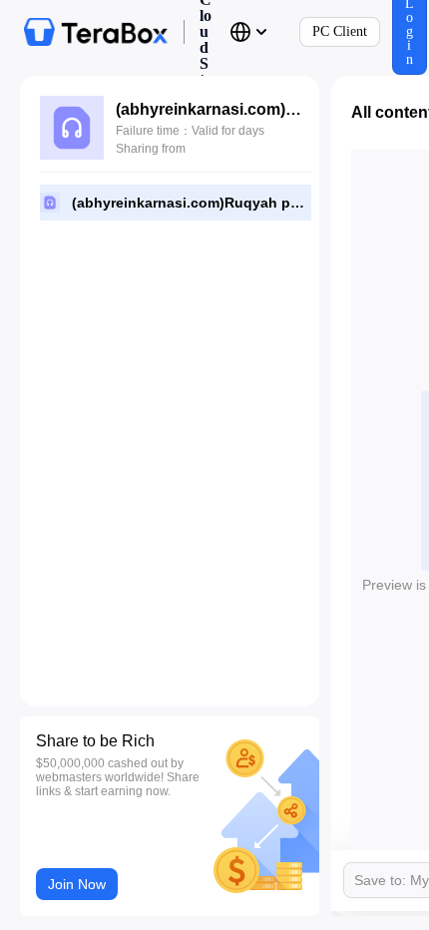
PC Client (339, 31)
